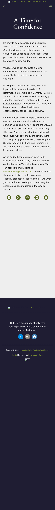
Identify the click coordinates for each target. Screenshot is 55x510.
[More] (50, 6)
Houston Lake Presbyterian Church (35, 350)
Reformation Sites (35, 355)
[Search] (4, 6)
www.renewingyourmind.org (17, 171)
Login (14, 355)
